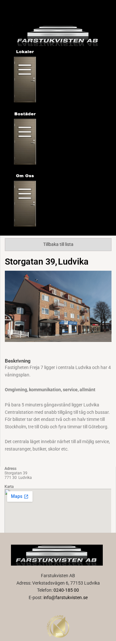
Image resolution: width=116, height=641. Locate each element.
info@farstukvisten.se (66, 597)
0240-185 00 (66, 590)
